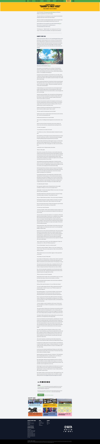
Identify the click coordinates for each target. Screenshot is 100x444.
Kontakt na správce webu (31, 430)
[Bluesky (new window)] (44, 382)
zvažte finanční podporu (49, 395)
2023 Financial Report (31, 433)
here (60, 23)
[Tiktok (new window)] (71, 430)
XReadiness (40, 425)
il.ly (53, 442)
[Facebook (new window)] (40, 382)
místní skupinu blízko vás (47, 391)
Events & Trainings (31, 428)
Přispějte (29, 424)
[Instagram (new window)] (47, 382)
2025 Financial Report (31, 435)
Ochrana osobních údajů (31, 431)
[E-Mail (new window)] (46, 382)
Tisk (47, 424)
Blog (47, 421)
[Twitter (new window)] (42, 382)
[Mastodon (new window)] (69, 431)
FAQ (39, 424)
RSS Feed (48, 423)
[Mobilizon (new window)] (70, 430)
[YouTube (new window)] (65, 431)
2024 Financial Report (31, 434)
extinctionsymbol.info (50, 442)
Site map (29, 437)
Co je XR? (40, 421)
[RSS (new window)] (72, 431)
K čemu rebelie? (41, 423)
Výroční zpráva (30, 432)
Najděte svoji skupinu (31, 423)
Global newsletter (30, 425)
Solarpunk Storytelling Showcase (50, 12)
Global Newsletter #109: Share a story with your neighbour (64, 414)
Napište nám (29, 429)
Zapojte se (40, 395)
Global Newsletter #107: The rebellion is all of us (50, 405)
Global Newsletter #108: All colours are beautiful (49, 414)
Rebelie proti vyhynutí (41, 386)
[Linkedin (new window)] (49, 382)
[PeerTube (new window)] (64, 431)
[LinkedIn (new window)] (70, 431)
